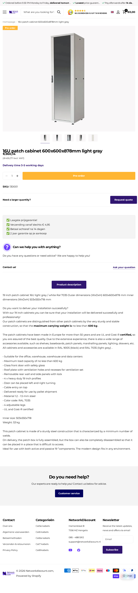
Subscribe (112, 549)
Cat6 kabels (42, 532)
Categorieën (45, 520)
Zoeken (58, 12)
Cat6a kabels (43, 538)
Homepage (9, 21)
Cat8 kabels (42, 550)
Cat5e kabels (43, 526)
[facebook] (78, 550)
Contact (9, 520)
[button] (17, 176)
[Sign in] (118, 12)
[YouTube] (70, 550)
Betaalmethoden (12, 538)
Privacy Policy (10, 550)
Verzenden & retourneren (16, 544)
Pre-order (79, 175)
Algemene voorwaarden (16, 532)
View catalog (5, 12)
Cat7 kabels (42, 544)
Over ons (7, 526)
